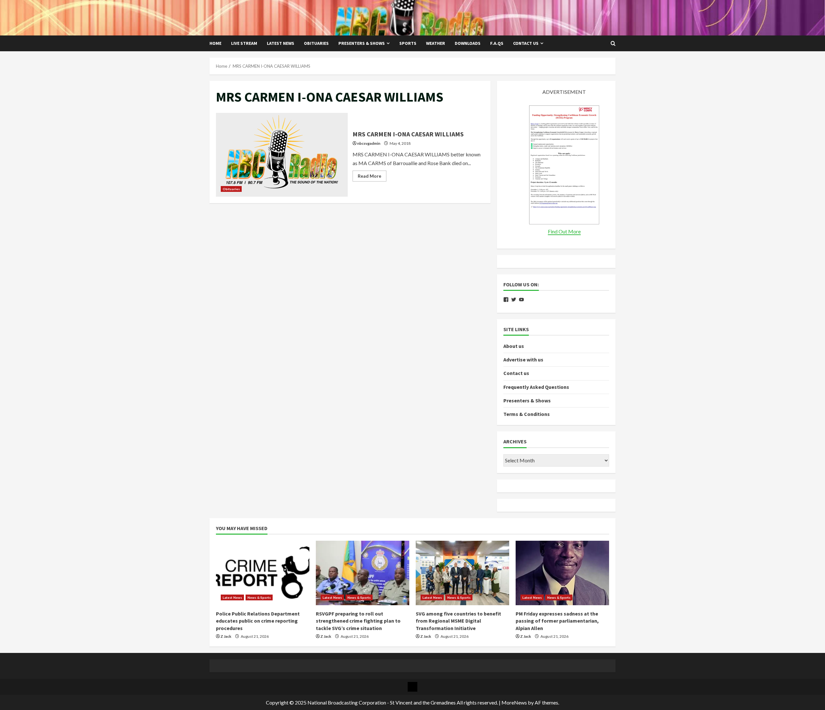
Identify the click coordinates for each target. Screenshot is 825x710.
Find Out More (564, 231)
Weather (435, 43)
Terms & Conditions (526, 414)
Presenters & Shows (361, 43)
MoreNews (514, 702)
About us (513, 346)
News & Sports (259, 597)
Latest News (280, 43)
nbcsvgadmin (368, 143)
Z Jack (225, 636)
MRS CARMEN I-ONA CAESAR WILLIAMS (282, 155)
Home (215, 43)
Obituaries (316, 43)
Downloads (467, 43)
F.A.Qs (496, 43)
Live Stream (244, 43)
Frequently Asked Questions (536, 387)
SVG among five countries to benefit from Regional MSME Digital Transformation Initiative (458, 620)
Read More (372, 177)
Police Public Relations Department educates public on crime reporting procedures (258, 620)
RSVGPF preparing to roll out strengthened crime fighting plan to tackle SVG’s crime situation (358, 620)
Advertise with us (523, 359)
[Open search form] (613, 43)
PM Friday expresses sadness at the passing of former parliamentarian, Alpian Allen (557, 620)
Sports (407, 43)
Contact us (526, 43)
